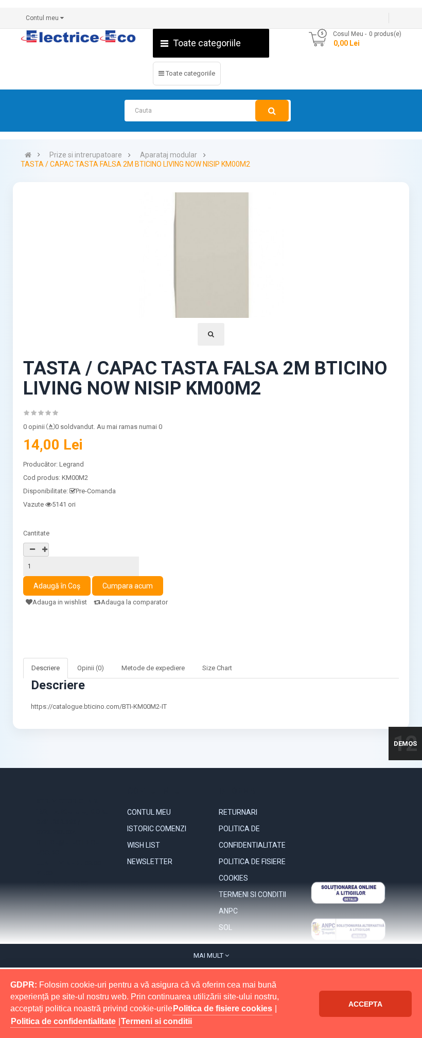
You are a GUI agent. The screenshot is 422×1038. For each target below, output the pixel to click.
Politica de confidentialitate (252, 837)
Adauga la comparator (134, 602)
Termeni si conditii (252, 894)
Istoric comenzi (156, 829)
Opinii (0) (90, 668)
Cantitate (36, 533)
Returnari (238, 812)
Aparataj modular (168, 155)
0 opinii (34, 427)
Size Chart (217, 668)
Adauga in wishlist (59, 602)
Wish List (143, 845)
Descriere (45, 668)
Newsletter (149, 861)
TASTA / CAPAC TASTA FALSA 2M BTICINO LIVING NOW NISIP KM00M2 (135, 164)
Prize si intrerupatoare (85, 155)
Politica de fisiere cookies (252, 869)
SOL (225, 927)
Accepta (365, 1004)
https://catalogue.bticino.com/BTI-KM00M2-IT (99, 706)
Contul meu (149, 812)
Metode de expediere (153, 668)
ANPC (228, 911)
